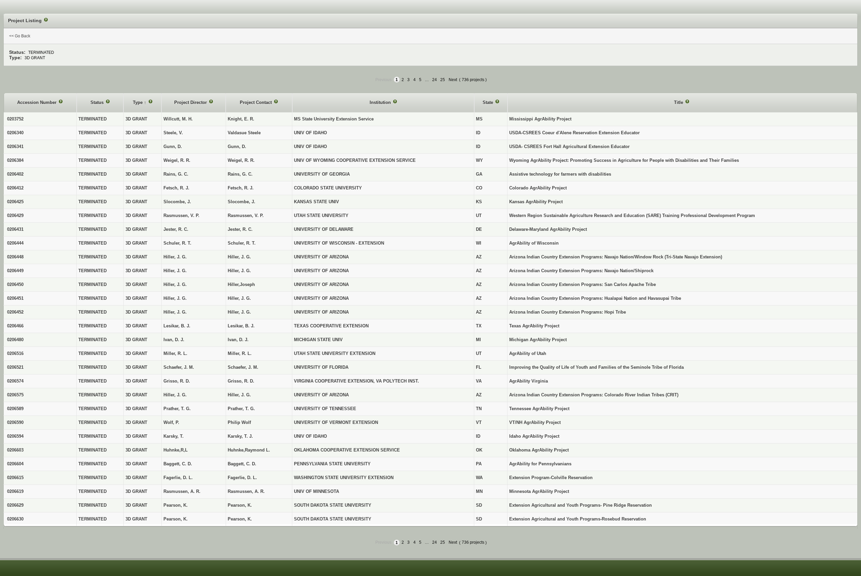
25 (442, 79)
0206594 (15, 436)
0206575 (15, 394)
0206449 (15, 270)
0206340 (15, 132)
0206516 (15, 353)
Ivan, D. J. (238, 339)
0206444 (15, 243)
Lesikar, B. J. (241, 325)
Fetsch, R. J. (241, 187)
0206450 (15, 284)
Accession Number (37, 102)
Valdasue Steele (244, 132)
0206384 (15, 160)
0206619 (15, 491)
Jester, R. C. (240, 229)
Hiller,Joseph (241, 284)
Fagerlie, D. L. (242, 477)
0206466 (15, 325)
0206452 (15, 312)
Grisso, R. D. (241, 381)
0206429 (15, 215)
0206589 (15, 408)
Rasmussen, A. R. (246, 491)
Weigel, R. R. (241, 160)
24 (434, 79)
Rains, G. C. (240, 174)
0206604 (15, 463)
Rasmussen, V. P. (246, 215)
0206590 (15, 422)
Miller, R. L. (240, 353)
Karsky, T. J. (240, 436)
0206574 (15, 381)
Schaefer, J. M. (243, 367)
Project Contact (256, 102)
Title (679, 102)
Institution (381, 102)
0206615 (15, 477)
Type (138, 102)
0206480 (15, 339)
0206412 (15, 187)
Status (97, 102)
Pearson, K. (240, 505)
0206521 (15, 367)
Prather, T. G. (241, 408)
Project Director (191, 102)
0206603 (15, 450)
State (488, 102)
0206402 (15, 174)
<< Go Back (19, 36)
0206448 (15, 256)
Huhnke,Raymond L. (249, 450)
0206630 (15, 518)
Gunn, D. (237, 146)
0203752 (15, 118)
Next (453, 79)
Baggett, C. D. (242, 463)
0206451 (15, 298)
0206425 (15, 201)
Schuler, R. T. (242, 243)
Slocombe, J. (241, 201)
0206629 (15, 505)
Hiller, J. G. (239, 256)
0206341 (15, 146)
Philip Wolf (239, 422)
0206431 (15, 229)
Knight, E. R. (241, 118)
